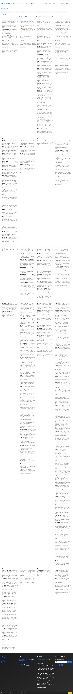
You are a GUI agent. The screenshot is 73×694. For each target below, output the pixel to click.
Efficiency (4, 146)
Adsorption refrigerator (6, 20)
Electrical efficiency (5, 161)
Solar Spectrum (57, 477)
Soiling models (57, 359)
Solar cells (56, 376)
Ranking (38, 315)
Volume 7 (35, 12)
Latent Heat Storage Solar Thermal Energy (27, 259)
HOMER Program (58, 164)
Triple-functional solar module (7, 622)
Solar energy (57, 413)
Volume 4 (52, 12)
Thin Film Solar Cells (6, 614)
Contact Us (66, 4)
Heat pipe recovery (58, 140)
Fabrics (21, 140)
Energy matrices (5, 183)
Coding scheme (40, 54)
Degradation (57, 20)
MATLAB (39, 260)
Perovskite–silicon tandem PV (25, 343)
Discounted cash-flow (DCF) (60, 33)
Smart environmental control (59, 341)
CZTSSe (38, 128)
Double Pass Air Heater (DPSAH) (60, 48)
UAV (21, 570)
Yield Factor (4, 644)
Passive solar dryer (23, 318)
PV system (22, 469)
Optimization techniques (6, 311)
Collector (38, 61)
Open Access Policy (33, 4)
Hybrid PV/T (57, 169)
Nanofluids (57, 246)
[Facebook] (56, 665)
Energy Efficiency (5, 175)
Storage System (57, 540)
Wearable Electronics (58, 584)
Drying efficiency (58, 55)
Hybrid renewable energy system (60, 177)
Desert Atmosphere (58, 25)
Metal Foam (39, 281)
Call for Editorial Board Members (24, 659)
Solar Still (56, 485)
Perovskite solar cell (23, 349)
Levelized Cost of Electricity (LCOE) (26, 267)
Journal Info (27, 3)
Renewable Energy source (41, 328)
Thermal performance (6, 585)
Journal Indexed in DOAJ (23, 657)
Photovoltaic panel (23, 397)
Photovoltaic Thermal (23, 429)
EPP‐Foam (4, 209)
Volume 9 (23, 12)
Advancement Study (5, 29)
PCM (21, 325)
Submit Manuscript (54, 4)
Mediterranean (39, 274)
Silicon (56, 336)
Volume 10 (17, 12)
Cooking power (40, 97)
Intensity (3, 246)
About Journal (3, 657)
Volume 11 (11, 12)
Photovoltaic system (23, 421)
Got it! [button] (70, 692)
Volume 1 (4, 14)
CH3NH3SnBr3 (40, 46)
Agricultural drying (5, 35)
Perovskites (22, 337)
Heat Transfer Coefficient (59, 150)
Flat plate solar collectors (24, 158)
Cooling (38, 104)
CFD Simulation (40, 40)
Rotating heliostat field (41, 342)
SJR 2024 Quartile (22, 665)
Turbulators (4, 635)
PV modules (22, 463)
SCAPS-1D (57, 318)
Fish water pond (22, 153)
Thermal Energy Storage (6, 578)
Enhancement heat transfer (6, 202)
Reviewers (62, 3)
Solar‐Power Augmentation (59, 462)
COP (38, 119)
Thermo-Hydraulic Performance (7, 603)
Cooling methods (40, 111)
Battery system (22, 33)
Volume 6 (41, 12)
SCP (55, 326)
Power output (22, 437)
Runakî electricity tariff (41, 349)
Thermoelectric (4, 596)
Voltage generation (40, 570)
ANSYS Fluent (5, 42)
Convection (39, 83)
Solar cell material (58, 371)
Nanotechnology (57, 260)
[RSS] (62, 665)
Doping (56, 42)
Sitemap (2, 662)
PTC (20, 451)
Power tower (22, 445)
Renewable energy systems (41, 335)
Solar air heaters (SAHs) (59, 365)
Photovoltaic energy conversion (25, 392)
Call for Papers (40, 4)
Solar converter (57, 405)
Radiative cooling (40, 310)
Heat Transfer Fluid (58, 155)
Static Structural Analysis (59, 531)
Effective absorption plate (6, 140)
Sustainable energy (58, 545)
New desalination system (59, 266)
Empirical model (5, 169)
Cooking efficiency (40, 90)
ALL (19, 16)
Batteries (21, 28)
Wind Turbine (57, 589)
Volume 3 (58, 12)
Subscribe (69, 661)
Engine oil (4, 195)
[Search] (70, 4)
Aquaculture (4, 48)
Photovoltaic (22, 375)
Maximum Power (40, 268)
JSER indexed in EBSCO (23, 660)
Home (17, 3)
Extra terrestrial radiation (6, 237)
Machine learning (40, 246)
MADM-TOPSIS (40, 253)
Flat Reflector (22, 164)
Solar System (57, 490)
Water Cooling (57, 570)
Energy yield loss (5, 189)
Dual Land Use (57, 68)
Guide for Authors (48, 3)
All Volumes (4, 12)
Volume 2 (64, 12)
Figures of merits (23, 146)
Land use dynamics (23, 253)
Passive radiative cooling (24, 312)
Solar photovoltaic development (60, 455)
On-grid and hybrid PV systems (7, 303)
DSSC (56, 62)
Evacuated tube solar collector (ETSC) (8, 224)
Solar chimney (57, 382)
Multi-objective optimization (42, 288)
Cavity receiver (39, 20)
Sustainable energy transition (60, 553)
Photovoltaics (22, 405)
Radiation (39, 303)
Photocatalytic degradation (24, 369)
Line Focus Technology (24, 290)
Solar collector (57, 396)
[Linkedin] (59, 665)
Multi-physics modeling (41, 293)
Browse (21, 3)
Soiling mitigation (58, 352)
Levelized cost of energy (24, 282)
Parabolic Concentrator (24, 303)
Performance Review (23, 332)
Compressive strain (40, 75)
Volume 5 (46, 12)
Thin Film (4, 609)
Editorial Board (3, 658)
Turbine (3, 628)
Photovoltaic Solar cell (23, 412)
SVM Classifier (57, 560)
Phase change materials (24, 357)
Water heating (57, 578)
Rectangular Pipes (40, 322)
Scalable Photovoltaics (58, 310)
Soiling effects (57, 347)
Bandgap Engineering (23, 20)
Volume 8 (29, 12)
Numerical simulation (58, 280)
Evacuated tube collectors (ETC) (7, 216)
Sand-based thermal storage (59, 303)
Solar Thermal (57, 496)
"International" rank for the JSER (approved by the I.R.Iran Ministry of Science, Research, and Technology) (27, 663)
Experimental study (5, 231)
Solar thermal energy (58, 505)
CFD (38, 26)
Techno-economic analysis (6, 570)
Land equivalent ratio (23, 246)
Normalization (57, 273)
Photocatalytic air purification (25, 364)
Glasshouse (39, 140)
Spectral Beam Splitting (59, 522)
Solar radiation (57, 470)
